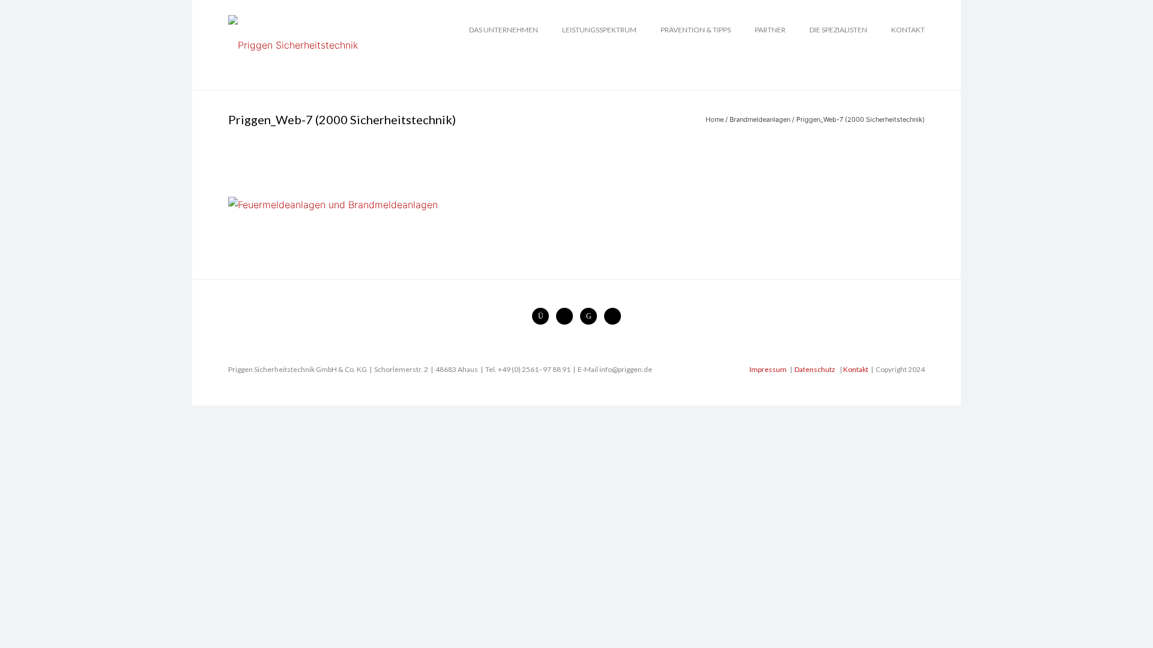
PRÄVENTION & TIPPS (696, 29)
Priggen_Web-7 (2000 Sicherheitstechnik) (860, 119)
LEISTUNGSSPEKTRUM (599, 29)
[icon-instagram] (543, 316)
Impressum (768, 369)
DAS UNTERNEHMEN (503, 29)
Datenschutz (814, 369)
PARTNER (770, 29)
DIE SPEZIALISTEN (838, 29)
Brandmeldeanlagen (760, 119)
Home (715, 119)
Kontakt (855, 369)
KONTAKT (908, 29)
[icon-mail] (612, 316)
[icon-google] (591, 316)
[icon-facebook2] (567, 316)
